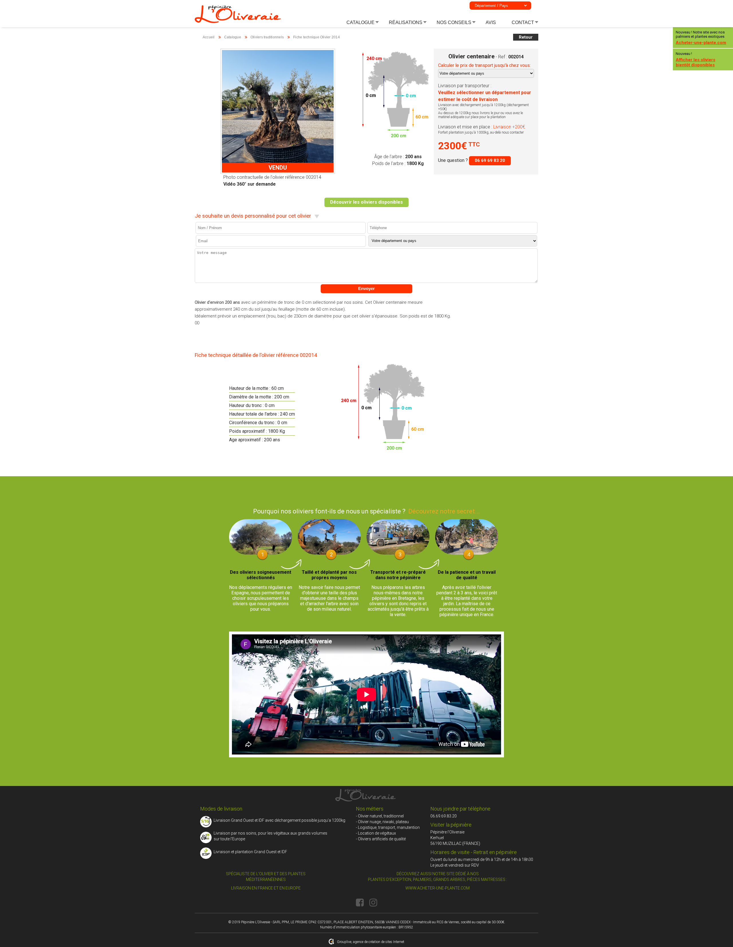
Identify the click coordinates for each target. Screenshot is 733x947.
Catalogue (232, 37)
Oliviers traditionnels (267, 37)
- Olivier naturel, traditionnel (380, 816)
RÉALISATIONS (405, 22)
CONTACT (523, 22)
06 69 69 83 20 (490, 160)
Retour (526, 37)
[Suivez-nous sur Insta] (373, 902)
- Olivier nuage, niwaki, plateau (382, 821)
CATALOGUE (360, 22)
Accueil (209, 37)
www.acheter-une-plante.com (437, 888)
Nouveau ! (695, 59)
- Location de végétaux (376, 833)
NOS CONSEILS (454, 22)
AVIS (491, 22)
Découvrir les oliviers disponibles (366, 202)
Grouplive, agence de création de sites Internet (370, 942)
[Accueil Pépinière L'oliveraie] (238, 22)
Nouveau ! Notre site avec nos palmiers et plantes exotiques (701, 37)
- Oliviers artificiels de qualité (381, 839)
